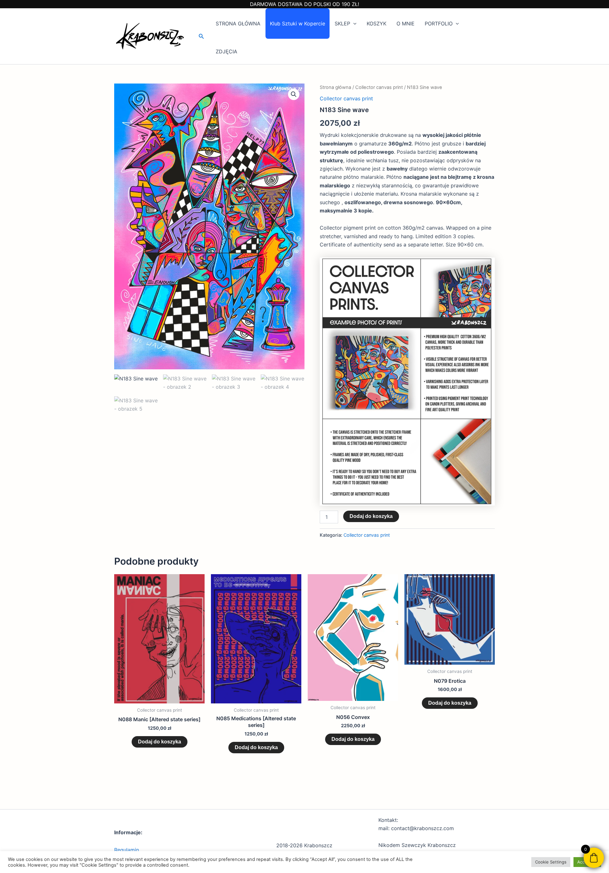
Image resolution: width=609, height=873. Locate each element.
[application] (353, 23)
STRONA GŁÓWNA (238, 23)
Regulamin (126, 850)
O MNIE (405, 23)
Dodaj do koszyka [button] (159, 741)
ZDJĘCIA (226, 51)
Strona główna (335, 87)
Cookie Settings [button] (550, 861)
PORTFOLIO (439, 23)
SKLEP (342, 23)
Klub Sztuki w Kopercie (297, 23)
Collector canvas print (379, 87)
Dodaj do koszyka (371, 516)
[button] (201, 36)
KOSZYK (376, 23)
